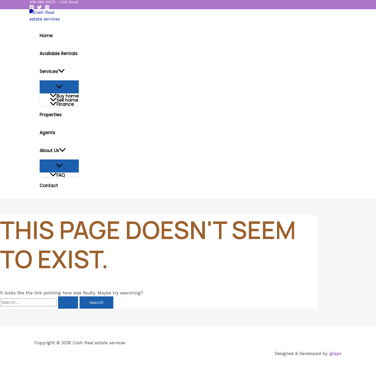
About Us (49, 150)
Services (49, 71)
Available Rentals (59, 53)
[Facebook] (31, 7)
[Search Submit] (68, 302)
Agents (47, 133)
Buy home (68, 95)
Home (46, 36)
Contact (49, 185)
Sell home (67, 100)
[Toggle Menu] (59, 86)
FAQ (61, 175)
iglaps (335, 353)
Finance (65, 104)
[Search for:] (40, 302)
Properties (51, 115)
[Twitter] (39, 7)
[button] (53, 2)
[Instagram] (47, 7)
